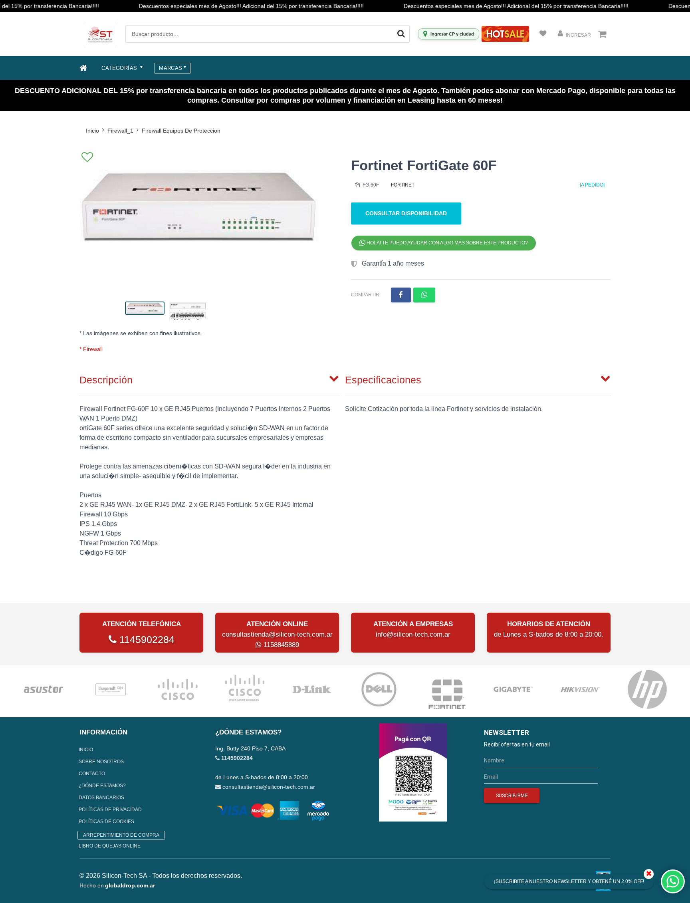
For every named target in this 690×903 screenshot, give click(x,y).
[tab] (209, 378)
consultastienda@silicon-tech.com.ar (277, 634)
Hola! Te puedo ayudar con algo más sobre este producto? (446, 243)
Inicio (92, 130)
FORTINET (402, 185)
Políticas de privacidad (110, 809)
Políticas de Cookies (106, 821)
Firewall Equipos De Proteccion (181, 130)
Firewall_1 (120, 130)
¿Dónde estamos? (102, 785)
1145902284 (145, 639)
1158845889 (280, 645)
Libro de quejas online (110, 846)
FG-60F (370, 185)
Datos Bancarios (101, 797)
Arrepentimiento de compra (121, 835)
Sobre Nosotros (101, 761)
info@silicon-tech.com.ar (413, 634)
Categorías (120, 68)
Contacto (92, 773)
